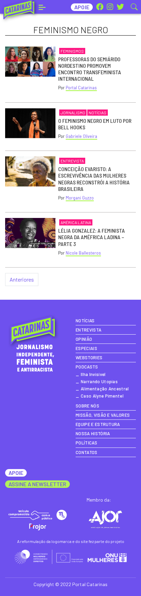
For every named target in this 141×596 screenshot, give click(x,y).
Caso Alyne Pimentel (102, 396)
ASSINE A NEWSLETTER (37, 484)
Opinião (84, 339)
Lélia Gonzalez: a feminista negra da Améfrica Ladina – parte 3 (91, 237)
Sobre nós (87, 406)
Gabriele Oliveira (81, 136)
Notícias (97, 112)
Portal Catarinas (81, 87)
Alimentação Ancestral (105, 388)
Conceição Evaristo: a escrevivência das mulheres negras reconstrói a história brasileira (94, 179)
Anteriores (22, 279)
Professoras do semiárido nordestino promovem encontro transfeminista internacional (89, 69)
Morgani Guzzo (80, 197)
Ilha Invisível (93, 374)
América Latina (76, 222)
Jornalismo (73, 112)
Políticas (86, 442)
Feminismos (72, 51)
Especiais (86, 348)
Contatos (87, 452)
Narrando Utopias (99, 381)
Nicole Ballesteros (83, 253)
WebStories (89, 357)
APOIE (16, 472)
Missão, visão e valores (103, 415)
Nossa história (93, 433)
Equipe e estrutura (98, 424)
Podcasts (87, 367)
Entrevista (72, 160)
